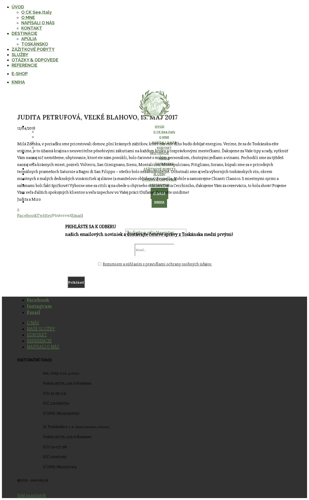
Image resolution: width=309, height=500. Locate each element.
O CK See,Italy (36, 12)
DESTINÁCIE (24, 33)
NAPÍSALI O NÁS (38, 22)
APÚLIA (29, 38)
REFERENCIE (24, 65)
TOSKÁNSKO (34, 44)
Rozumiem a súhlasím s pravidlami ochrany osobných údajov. (157, 264)
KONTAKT (31, 28)
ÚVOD (18, 6)
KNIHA (18, 82)
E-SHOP (20, 73)
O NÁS (33, 323)
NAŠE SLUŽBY (41, 329)
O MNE (28, 17)
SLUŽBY (20, 54)
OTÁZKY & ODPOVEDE (35, 59)
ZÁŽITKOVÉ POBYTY (33, 49)
